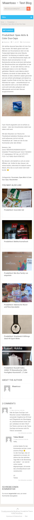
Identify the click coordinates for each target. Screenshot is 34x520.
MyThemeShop (17, 513)
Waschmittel (13, 180)
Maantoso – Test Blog (17, 2)
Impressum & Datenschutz (14, 516)
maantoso (6, 42)
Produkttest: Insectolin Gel (14, 210)
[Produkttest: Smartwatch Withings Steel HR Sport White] (17, 324)
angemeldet (13, 493)
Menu (4, 17)
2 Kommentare (26, 42)
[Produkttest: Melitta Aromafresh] (17, 229)
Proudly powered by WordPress (10, 511)
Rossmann (14, 177)
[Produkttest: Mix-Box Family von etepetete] (17, 261)
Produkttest (11, 22)
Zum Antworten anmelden (25, 433)
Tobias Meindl (18, 437)
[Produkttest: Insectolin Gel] (17, 198)
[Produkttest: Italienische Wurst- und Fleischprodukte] (17, 292)
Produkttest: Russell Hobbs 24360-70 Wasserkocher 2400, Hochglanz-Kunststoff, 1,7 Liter (15, 370)
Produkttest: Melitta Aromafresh (16, 242)
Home (2, 22)
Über (26, 516)
